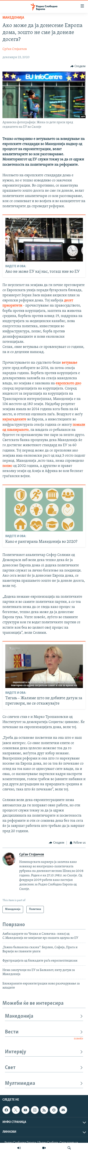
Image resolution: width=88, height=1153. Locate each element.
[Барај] (69, 1148)
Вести (12, 1032)
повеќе (78, 1038)
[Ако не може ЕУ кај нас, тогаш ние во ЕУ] (44, 239)
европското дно (68, 383)
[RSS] (44, 1110)
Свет (10, 1067)
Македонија (13, 18)
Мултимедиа (20, 1083)
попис (7, 466)
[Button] (78, 66)
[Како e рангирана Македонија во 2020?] (44, 509)
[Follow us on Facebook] (6, 1110)
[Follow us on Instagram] (35, 1110)
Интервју (15, 1052)
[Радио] (19, 1148)
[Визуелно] (44, 1148)
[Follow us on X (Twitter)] (16, 1110)
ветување (69, 363)
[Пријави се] (63, 1110)
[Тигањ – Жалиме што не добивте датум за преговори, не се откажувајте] (44, 666)
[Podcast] (54, 1110)
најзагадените (14, 419)
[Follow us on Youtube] (25, 1110)
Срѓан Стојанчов (14, 49)
